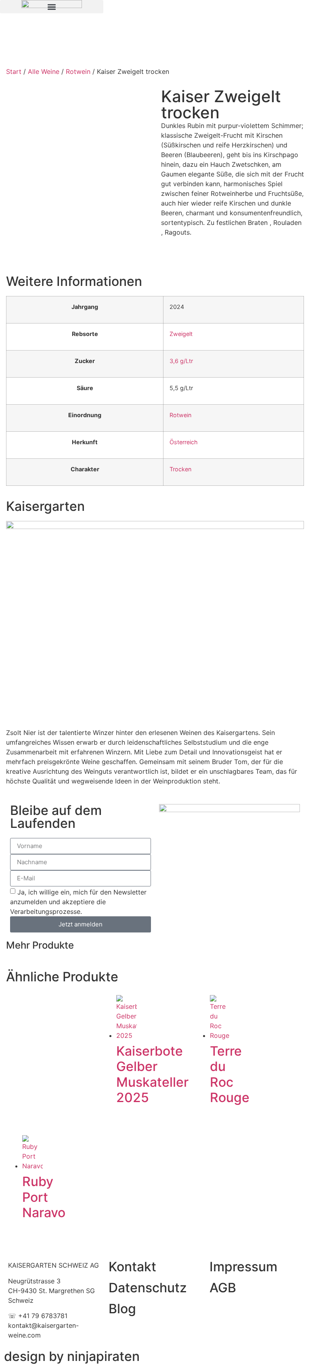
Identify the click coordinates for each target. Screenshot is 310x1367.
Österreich (184, 442)
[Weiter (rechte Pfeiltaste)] (296, 684)
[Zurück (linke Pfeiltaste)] (14, 684)
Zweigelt (181, 333)
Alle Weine (43, 71)
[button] (51, 6)
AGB (222, 1288)
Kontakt (132, 1267)
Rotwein (78, 71)
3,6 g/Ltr (181, 360)
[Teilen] (265, 9)
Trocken (180, 469)
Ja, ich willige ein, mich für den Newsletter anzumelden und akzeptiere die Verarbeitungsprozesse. (78, 901)
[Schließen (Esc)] (283, 9)
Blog (122, 1309)
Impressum (243, 1267)
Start (13, 71)
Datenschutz (148, 1288)
